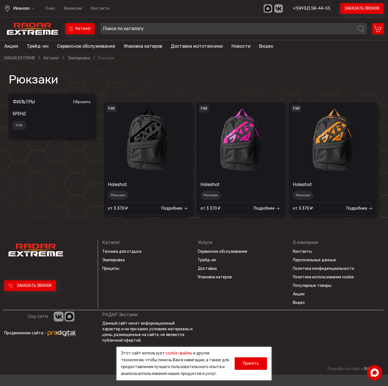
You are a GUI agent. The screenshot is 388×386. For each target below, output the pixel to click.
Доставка (207, 268)
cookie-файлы (179, 353)
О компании (305, 242)
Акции (11, 46)
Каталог (111, 242)
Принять (251, 363)
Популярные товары (312, 285)
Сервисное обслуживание (86, 46)
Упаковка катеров (143, 46)
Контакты (100, 8)
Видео (266, 46)
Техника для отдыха (121, 251)
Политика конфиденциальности (323, 268)
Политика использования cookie (323, 277)
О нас (50, 8)
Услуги (205, 242)
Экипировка (113, 260)
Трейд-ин (38, 46)
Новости (241, 46)
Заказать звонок (362, 8)
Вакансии (73, 8)
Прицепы (110, 268)
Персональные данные (314, 260)
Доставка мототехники (197, 46)
